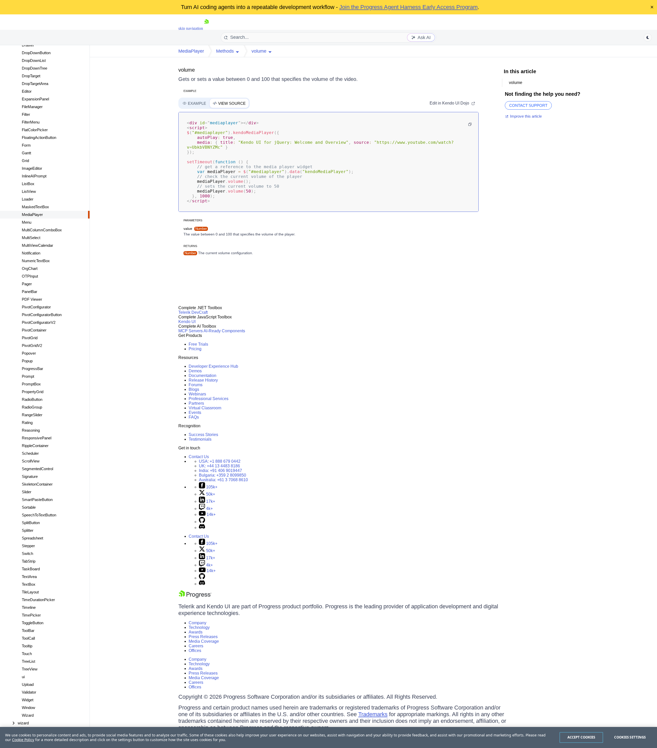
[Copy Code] (470, 124)
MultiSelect (31, 237)
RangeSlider (32, 415)
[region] (328, 737)
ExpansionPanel (35, 99)
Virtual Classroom (205, 408)
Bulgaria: (222, 475)
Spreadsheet (32, 538)
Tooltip (27, 646)
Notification (31, 253)
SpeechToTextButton (39, 515)
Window (28, 707)
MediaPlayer (32, 214)
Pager (27, 284)
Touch (27, 653)
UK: (219, 466)
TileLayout (30, 592)
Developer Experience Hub (213, 366)
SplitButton (31, 522)
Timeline (29, 607)
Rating (27, 422)
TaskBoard (31, 569)
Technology (199, 627)
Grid (25, 160)
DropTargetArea (35, 83)
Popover (29, 353)
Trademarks (373, 714)
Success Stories (203, 434)
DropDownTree (34, 68)
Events (195, 412)
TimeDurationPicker (38, 600)
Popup (27, 361)
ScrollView (31, 461)
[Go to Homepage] (206, 28)
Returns (190, 246)
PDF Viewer (32, 299)
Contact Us (199, 457)
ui (23, 677)
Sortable (29, 507)
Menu (26, 222)
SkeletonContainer (37, 484)
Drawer (28, 45)
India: (220, 470)
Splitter (27, 530)
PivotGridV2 (32, 345)
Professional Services (208, 398)
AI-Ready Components (224, 331)
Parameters (192, 220)
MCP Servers (190, 331)
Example (189, 90)
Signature (30, 476)
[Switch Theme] (648, 37)
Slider (26, 492)
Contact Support (528, 105)
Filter (26, 114)
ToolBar (28, 630)
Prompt (28, 376)
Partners (196, 403)
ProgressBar (32, 368)
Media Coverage (204, 641)
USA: (219, 461)
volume (186, 70)
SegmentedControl (37, 469)
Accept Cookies (581, 737)
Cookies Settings (630, 737)
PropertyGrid (32, 392)
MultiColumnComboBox (42, 230)
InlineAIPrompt (34, 176)
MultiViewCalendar (37, 245)
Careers (196, 646)
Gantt (26, 153)
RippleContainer (35, 445)
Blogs (194, 389)
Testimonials (200, 439)
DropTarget (31, 76)
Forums (195, 385)
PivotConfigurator (36, 307)
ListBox (28, 184)
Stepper (28, 546)
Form (26, 145)
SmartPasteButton (37, 499)
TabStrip (28, 561)
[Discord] (202, 527)
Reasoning (31, 430)
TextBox (28, 584)
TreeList (28, 661)
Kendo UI (187, 321)
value (195, 228)
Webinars (197, 394)
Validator (29, 692)
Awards (195, 632)
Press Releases (203, 637)
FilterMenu (31, 122)
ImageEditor (32, 168)
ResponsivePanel (36, 438)
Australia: (223, 480)
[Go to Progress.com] (195, 596)
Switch (27, 553)
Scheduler (30, 453)
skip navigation (190, 28)
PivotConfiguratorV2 (38, 322)
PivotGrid (29, 338)
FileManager (32, 107)
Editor (27, 91)
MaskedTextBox (35, 207)
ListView (29, 191)
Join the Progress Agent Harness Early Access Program (408, 7)
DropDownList (34, 60)
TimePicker (31, 615)
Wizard (28, 715)
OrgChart (29, 268)
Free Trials (198, 344)
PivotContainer (34, 330)
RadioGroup (32, 407)
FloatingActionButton (39, 137)
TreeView (29, 669)
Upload (28, 684)
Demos (195, 371)
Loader (27, 199)
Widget (27, 700)
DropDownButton (36, 53)
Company (197, 623)
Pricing (195, 349)
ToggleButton (32, 623)
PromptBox (31, 384)
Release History (203, 380)
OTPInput (30, 276)
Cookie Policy (23, 739)
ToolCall (28, 638)
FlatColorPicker (35, 130)
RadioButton (32, 399)
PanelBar (29, 291)
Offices (195, 650)
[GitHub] (202, 521)
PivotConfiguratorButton (42, 315)
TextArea (29, 576)
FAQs (194, 417)
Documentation (202, 375)
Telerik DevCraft (193, 312)
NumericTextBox (36, 261)
